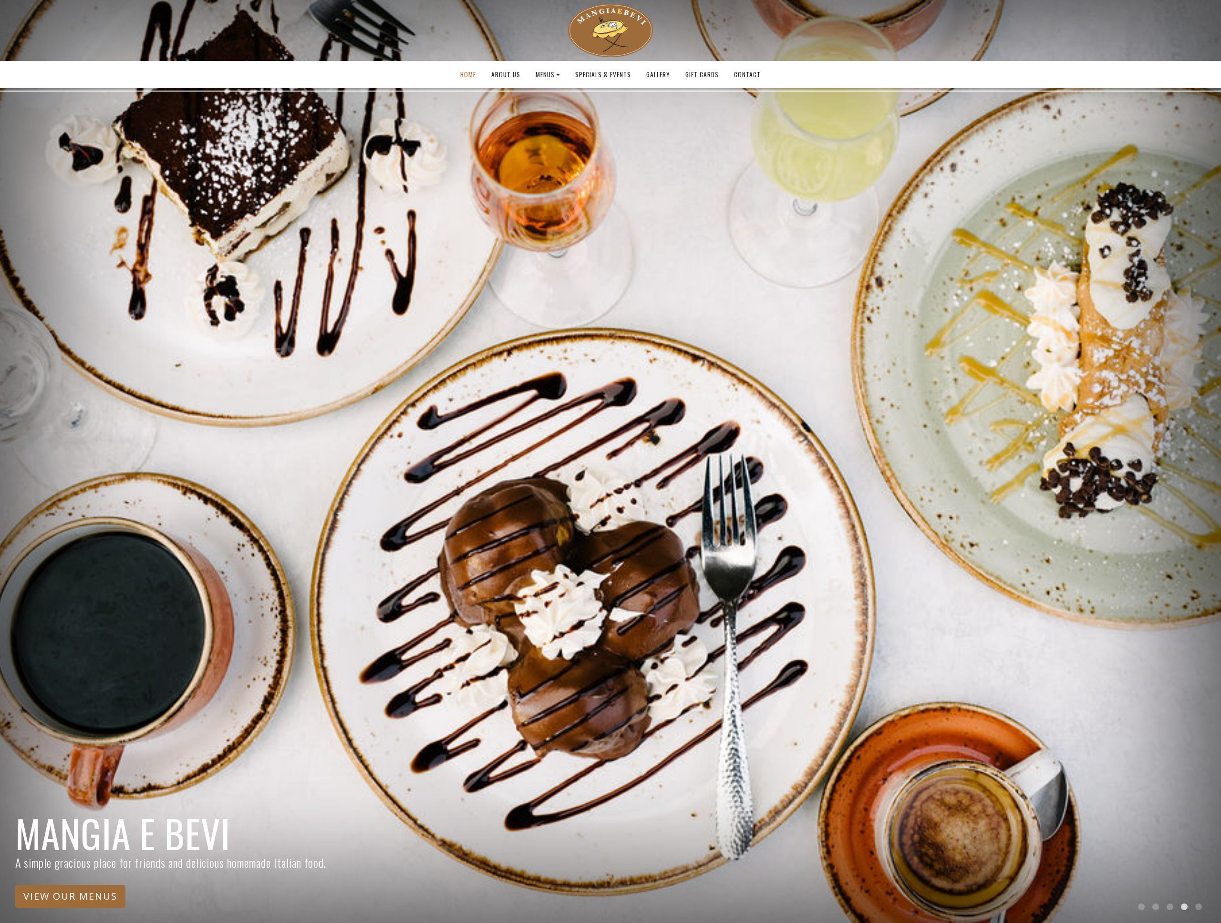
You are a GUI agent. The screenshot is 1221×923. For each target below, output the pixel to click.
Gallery (658, 74)
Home (468, 74)
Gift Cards (702, 74)
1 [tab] (1141, 907)
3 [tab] (1170, 907)
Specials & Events (603, 74)
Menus (545, 74)
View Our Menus (70, 896)
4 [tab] (1184, 907)
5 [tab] (1198, 907)
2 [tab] (1155, 907)
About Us (505, 74)
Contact (747, 74)
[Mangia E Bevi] (610, 30)
